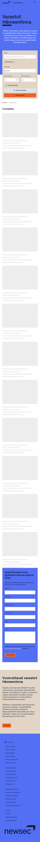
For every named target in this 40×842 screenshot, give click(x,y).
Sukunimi (8, 596)
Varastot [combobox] (7, 70)
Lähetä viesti (10, 655)
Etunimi (7, 588)
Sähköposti (8, 613)
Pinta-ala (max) (25, 76)
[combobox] (17, 57)
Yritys (6, 621)
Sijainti (6, 52)
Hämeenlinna (9, 62)
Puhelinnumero (9, 605)
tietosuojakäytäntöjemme (13, 648)
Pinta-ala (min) (8, 76)
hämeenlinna (13, 102)
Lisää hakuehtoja (21, 90)
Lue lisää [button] (6, 725)
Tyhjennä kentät (13, 85)
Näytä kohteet (20, 95)
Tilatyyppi (6, 67)
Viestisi (7, 629)
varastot (4, 102)
